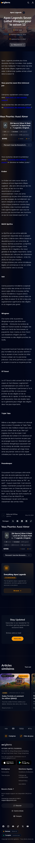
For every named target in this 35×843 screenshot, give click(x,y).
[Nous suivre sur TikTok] (18, 826)
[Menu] (33, 2)
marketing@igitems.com (8, 758)
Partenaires (5, 772)
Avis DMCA (22, 784)
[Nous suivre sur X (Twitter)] (23, 826)
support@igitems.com (8, 800)
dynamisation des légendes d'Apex (17, 107)
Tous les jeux (5, 775)
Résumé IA (17, 45)
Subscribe (17, 639)
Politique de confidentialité (23, 776)
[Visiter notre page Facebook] (3, 826)
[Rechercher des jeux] (28, 2)
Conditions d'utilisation (26, 772)
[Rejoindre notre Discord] (13, 826)
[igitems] (5, 2)
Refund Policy (23, 780)
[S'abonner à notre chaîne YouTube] (27, 826)
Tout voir (28, 667)
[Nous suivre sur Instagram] (8, 826)
